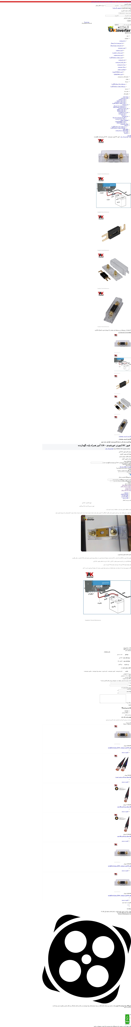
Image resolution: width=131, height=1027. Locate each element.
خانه (130, 136)
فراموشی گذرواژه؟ (117, 8)
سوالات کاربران (124, 496)
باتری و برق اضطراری (123, 112)
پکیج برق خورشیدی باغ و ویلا (119, 117)
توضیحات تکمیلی (124, 494)
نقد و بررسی (125, 498)
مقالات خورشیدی (124, 124)
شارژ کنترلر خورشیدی (120, 62)
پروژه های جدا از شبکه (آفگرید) (119, 84)
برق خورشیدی (125, 116)
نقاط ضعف (128, 691)
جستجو (116, 24)
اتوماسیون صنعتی (122, 69)
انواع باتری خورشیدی (127, 1013)
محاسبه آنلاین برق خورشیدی (122, 130)
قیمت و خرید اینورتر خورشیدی (126, 1009)
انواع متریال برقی (124, 136)
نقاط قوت (129, 688)
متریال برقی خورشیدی (120, 118)
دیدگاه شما (128, 702)
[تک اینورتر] (119, 31)
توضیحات (126, 492)
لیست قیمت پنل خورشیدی (126, 1010)
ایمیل (129, 685)
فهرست (129, 135)
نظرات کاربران (125, 495)
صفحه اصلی (125, 96)
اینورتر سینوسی (119, 50)
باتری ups (123, 115)
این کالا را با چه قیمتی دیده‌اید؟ (124, 470)
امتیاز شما (129, 687)
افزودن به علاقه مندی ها (125, 466)
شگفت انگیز (125, 129)
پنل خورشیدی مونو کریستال (116, 45)
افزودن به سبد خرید (126, 464)
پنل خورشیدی (122, 40)
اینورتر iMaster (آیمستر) (117, 71)
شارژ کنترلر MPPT (121, 109)
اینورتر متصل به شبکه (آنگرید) (116, 57)
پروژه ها (126, 125)
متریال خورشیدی (122, 67)
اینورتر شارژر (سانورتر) (117, 52)
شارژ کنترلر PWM (121, 111)
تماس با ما (126, 131)
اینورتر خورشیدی (122, 48)
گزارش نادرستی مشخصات (125, 436)
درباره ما (126, 133)
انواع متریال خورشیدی (127, 1011)
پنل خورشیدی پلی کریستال (117, 43)
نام (130, 682)
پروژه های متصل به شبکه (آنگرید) (118, 86)
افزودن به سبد (125, 752)
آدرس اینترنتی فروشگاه (125, 479)
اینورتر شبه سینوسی (118, 55)
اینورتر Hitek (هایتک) (118, 74)
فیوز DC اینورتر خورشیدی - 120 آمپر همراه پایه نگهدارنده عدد (117, 462)
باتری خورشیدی (122, 60)
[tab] (85, 492)
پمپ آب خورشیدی (121, 64)
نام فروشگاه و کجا (127, 481)
